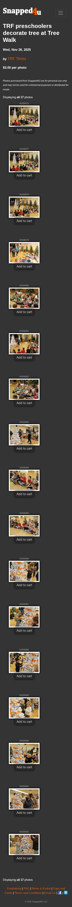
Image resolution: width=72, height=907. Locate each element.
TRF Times (16, 59)
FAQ (27, 888)
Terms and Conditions (28, 892)
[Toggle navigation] (60, 13)
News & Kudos (41, 888)
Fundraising (14, 888)
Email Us (50, 892)
